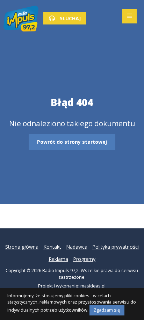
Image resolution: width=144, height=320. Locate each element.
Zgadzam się (107, 310)
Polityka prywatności (115, 246)
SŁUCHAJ (69, 18)
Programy (84, 259)
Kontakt (52, 246)
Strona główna (21, 246)
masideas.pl (93, 286)
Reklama (58, 259)
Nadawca (76, 246)
